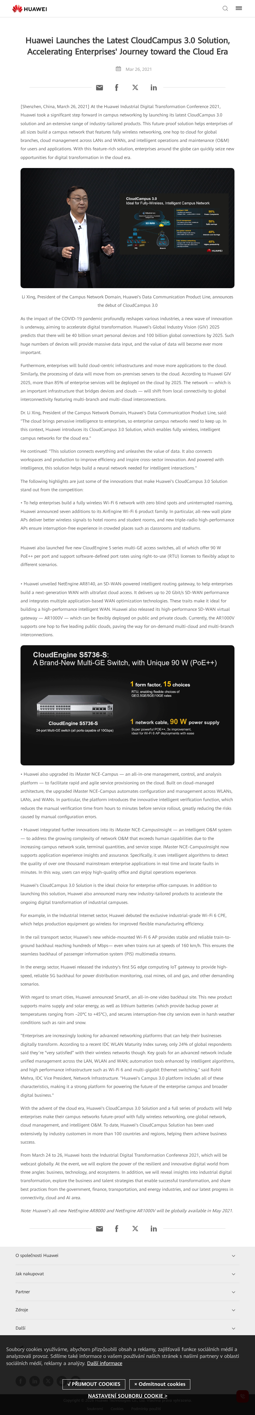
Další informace (104, 1363)
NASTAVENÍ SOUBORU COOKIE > (127, 1396)
